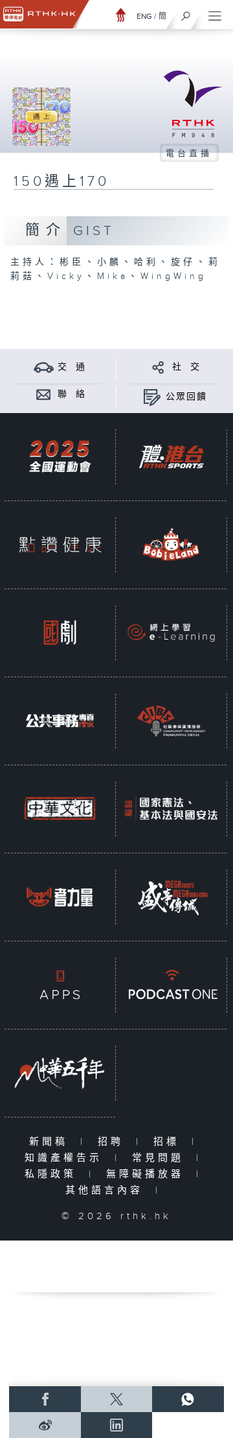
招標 (169, 1141)
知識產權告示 (66, 1157)
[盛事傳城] (171, 897)
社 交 (186, 367)
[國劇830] (60, 633)
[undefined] (121, 14)
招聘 (113, 1141)
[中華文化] (60, 809)
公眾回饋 (186, 397)
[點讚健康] (60, 545)
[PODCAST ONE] (171, 985)
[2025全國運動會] (60, 457)
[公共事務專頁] (60, 721)
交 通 (72, 367)
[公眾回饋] (151, 396)
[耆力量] (60, 897)
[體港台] (171, 457)
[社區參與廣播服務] (171, 721)
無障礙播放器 (148, 1174)
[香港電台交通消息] (43, 366)
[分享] (158, 366)
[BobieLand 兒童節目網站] (171, 545)
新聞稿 (51, 1141)
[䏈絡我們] (43, 393)
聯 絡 (72, 394)
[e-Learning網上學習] (171, 633)
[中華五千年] (60, 1073)
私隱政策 (53, 1174)
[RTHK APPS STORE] (60, 985)
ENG (144, 16)
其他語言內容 (107, 1190)
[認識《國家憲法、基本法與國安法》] (171, 809)
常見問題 (161, 1157)
